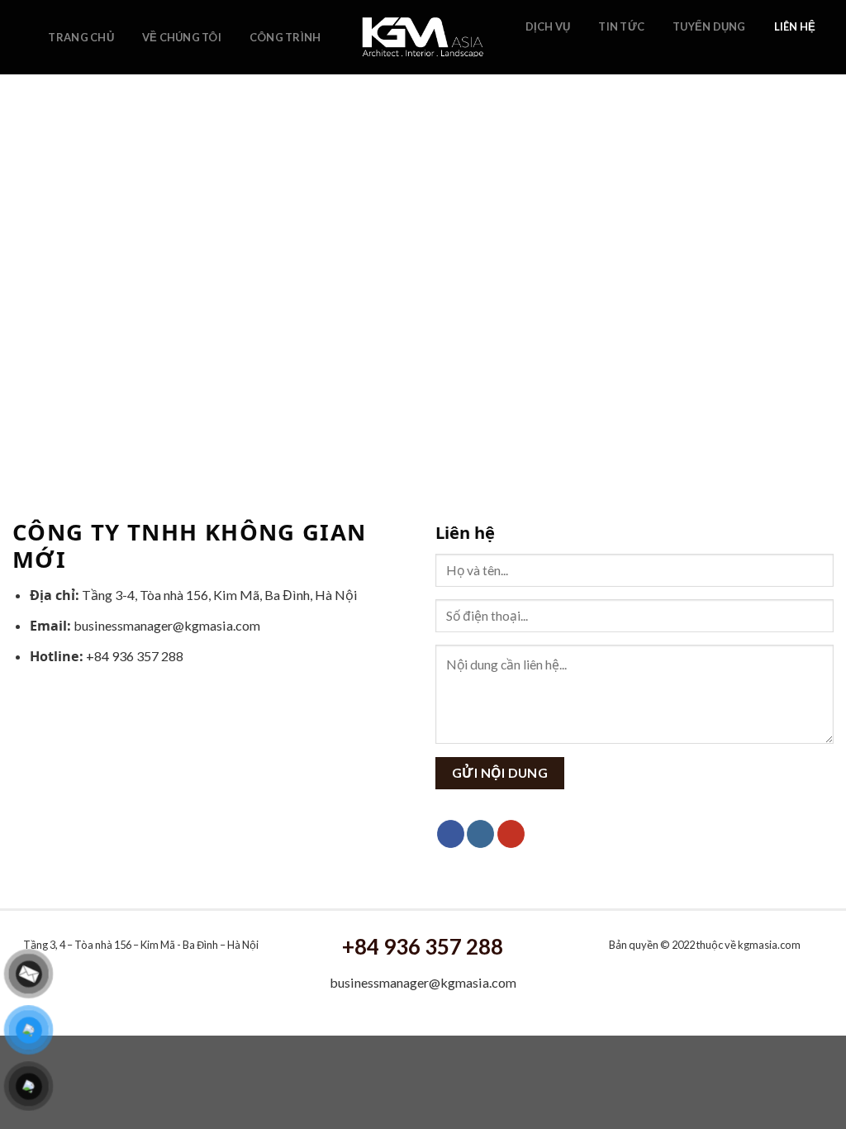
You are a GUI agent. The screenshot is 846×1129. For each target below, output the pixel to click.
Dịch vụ (548, 26)
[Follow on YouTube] (579, 52)
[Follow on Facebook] (535, 52)
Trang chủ (80, 37)
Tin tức (621, 26)
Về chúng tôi (181, 37)
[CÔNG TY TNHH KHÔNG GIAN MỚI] (423, 37)
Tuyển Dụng (709, 26)
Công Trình (285, 37)
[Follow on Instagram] (557, 52)
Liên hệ (795, 26)
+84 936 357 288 (422, 946)
